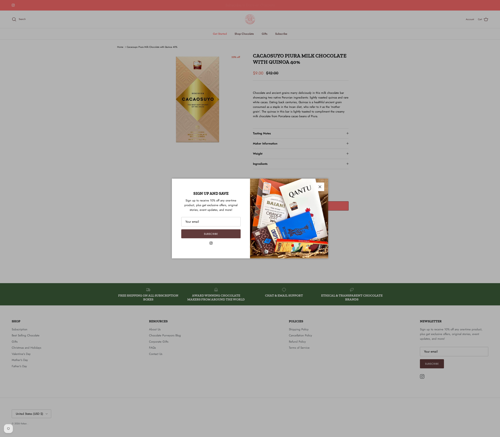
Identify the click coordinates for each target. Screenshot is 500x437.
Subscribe (211, 234)
